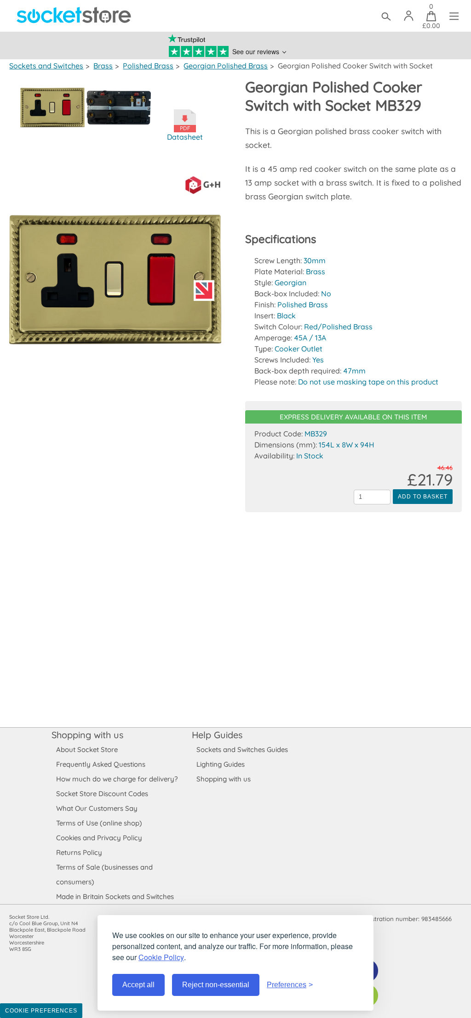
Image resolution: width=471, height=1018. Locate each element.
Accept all (138, 985)
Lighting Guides (220, 764)
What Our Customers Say (97, 808)
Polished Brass (148, 65)
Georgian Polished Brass (226, 65)
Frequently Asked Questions (100, 764)
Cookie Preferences (41, 1010)
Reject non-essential (215, 985)
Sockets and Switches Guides (242, 749)
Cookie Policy (161, 957)
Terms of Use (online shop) (99, 823)
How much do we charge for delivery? (117, 779)
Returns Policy (79, 852)
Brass (103, 65)
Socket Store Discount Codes (102, 793)
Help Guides (217, 735)
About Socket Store (87, 749)
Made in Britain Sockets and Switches (115, 896)
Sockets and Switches (46, 65)
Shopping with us (87, 735)
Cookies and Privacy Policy (99, 837)
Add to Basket (422, 496)
